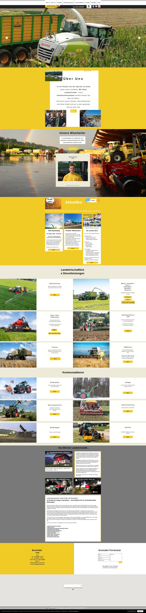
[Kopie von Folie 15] (77, 185)
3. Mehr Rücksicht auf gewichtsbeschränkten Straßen (57, 528)
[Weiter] (139, 38)
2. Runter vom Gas (50, 527)
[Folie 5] (72, 185)
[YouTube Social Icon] (96, 6)
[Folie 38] (75, 64)
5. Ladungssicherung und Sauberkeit (54, 530)
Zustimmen (140, 611)
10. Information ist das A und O (53, 536)
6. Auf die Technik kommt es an (53, 531)
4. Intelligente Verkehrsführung (53, 529)
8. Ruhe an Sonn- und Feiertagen (53, 534)
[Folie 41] (70, 64)
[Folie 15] (76, 185)
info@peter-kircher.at (88, 258)
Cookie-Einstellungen (132, 611)
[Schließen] (144, 611)
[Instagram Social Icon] (99, 6)
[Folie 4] (69, 185)
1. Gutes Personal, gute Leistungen (54, 526)
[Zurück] (7, 38)
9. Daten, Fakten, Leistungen (52, 535)
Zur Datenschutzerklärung (73, 611)
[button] (53, 2)
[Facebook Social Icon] (93, 6)
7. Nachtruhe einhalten (51, 532)
